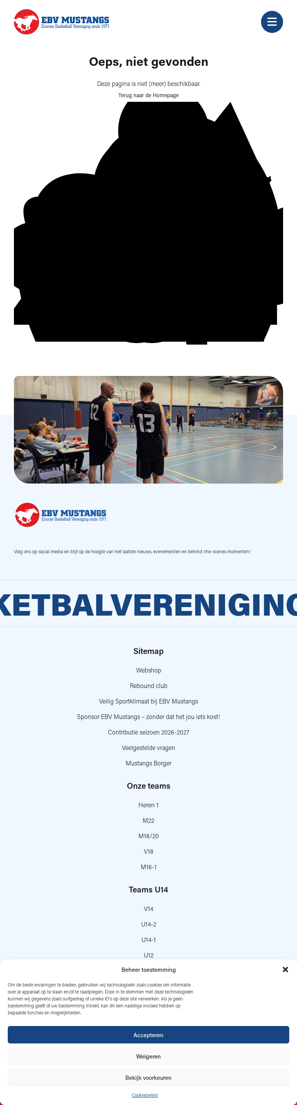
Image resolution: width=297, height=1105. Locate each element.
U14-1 (149, 939)
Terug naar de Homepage (148, 95)
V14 (148, 908)
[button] (285, 969)
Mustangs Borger (148, 763)
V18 (149, 851)
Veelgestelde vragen (148, 747)
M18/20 (148, 836)
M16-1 (149, 867)
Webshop (148, 670)
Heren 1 (148, 805)
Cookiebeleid (145, 1095)
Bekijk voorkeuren (148, 1077)
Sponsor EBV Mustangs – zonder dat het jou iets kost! (148, 716)
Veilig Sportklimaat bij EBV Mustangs (148, 701)
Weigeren (148, 1056)
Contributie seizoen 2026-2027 (148, 732)
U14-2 (148, 924)
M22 (148, 820)
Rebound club (148, 685)
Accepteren (148, 1035)
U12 (149, 955)
